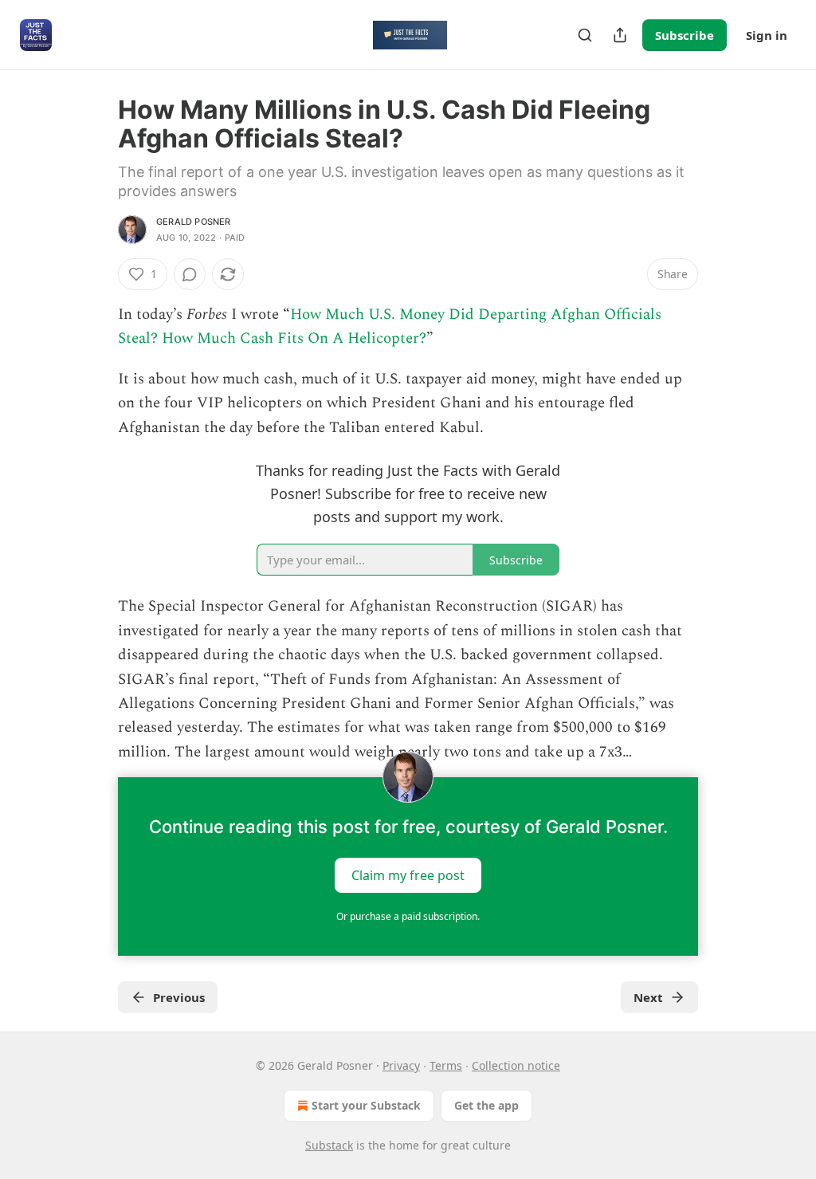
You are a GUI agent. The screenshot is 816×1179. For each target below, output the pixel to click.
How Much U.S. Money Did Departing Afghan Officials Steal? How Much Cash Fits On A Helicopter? (389, 326)
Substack (329, 1145)
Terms (446, 1065)
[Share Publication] (620, 35)
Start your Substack (366, 1105)
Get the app (486, 1105)
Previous (179, 997)
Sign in (766, 35)
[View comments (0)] (190, 274)
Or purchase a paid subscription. (408, 916)
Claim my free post (408, 875)
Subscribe (684, 35)
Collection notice (516, 1065)
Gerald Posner (193, 221)
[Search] (585, 35)
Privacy (401, 1065)
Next (648, 997)
